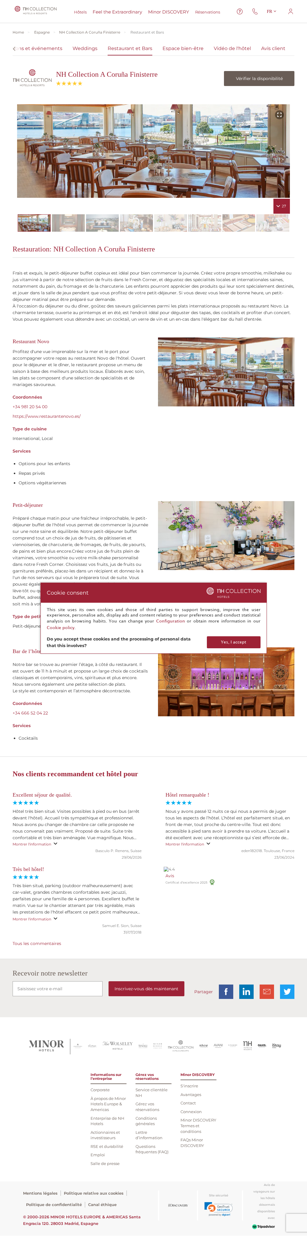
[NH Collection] (180, 1046)
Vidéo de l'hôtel (232, 48)
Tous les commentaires (37, 943)
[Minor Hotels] (46, 1046)
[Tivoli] (143, 1046)
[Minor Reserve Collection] (157, 1046)
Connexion (191, 1111)
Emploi (98, 1154)
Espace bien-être (183, 48)
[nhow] (203, 1046)
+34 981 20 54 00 (30, 406)
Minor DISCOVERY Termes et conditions (198, 1125)
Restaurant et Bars (130, 48)
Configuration (170, 621)
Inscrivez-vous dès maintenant (146, 988)
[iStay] (276, 1046)
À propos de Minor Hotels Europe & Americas (108, 1104)
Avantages (190, 1094)
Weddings (85, 48)
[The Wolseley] (118, 1046)
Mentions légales (40, 1193)
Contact (188, 1103)
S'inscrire (189, 1085)
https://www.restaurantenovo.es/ (47, 416)
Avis (169, 875)
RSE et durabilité (107, 1146)
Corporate (100, 1089)
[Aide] (240, 11)
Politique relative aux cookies (94, 1193)
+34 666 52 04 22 (30, 713)
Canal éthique (102, 1204)
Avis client (273, 48)
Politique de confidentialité (54, 1204)
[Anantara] (77, 1046)
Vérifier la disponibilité (259, 78)
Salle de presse (105, 1163)
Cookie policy (60, 628)
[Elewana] (92, 1046)
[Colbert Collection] (232, 1046)
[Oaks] (262, 1046)
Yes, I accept (233, 642)
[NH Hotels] (247, 1046)
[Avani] (218, 1046)
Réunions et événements (31, 48)
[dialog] (153, 618)
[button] (218, 1209)
